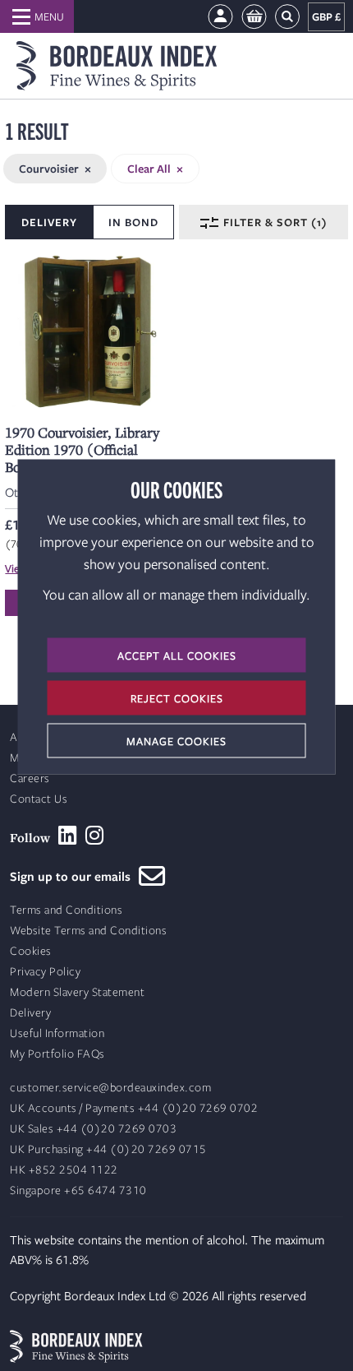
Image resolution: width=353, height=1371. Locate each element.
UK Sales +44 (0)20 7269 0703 (93, 1129)
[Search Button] (287, 17)
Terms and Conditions (66, 910)
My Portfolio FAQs (57, 1054)
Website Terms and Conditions (88, 931)
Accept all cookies (176, 655)
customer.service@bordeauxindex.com (110, 1088)
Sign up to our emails (74, 876)
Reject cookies (177, 698)
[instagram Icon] (94, 835)
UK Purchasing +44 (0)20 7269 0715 (108, 1149)
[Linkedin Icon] (67, 835)
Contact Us (38, 799)
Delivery (30, 1013)
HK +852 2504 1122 (64, 1170)
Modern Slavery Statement (77, 992)
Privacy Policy (45, 972)
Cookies (31, 951)
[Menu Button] (37, 16)
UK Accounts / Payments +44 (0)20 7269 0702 (134, 1108)
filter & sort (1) (274, 222)
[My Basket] (254, 17)
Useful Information (57, 1033)
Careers (30, 778)
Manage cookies (176, 741)
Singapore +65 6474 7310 (78, 1190)
